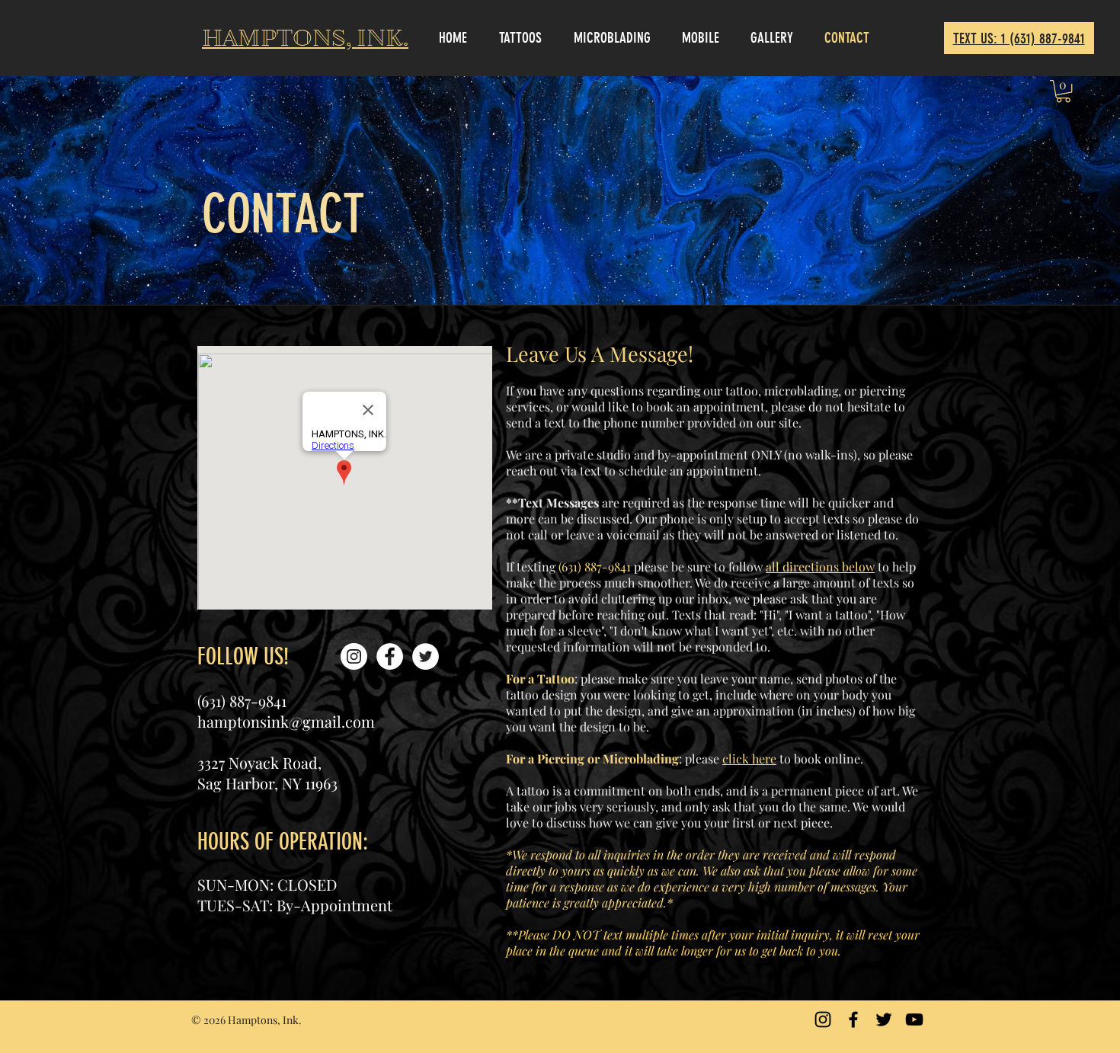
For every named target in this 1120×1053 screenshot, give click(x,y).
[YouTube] (914, 1019)
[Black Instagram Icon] (823, 1019)
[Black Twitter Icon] (883, 1019)
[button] (1063, 91)
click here (749, 759)
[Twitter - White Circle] (425, 656)
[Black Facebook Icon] (853, 1019)
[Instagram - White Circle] (354, 656)
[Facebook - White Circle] (389, 656)
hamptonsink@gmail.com (286, 721)
